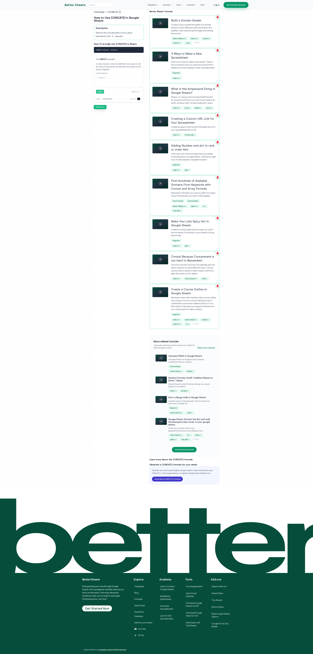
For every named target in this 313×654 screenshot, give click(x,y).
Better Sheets (75, 5)
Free (202, 5)
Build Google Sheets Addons (221, 615)
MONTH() (198, 108)
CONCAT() (194, 39)
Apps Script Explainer (191, 595)
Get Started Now (97, 608)
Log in (216, 5)
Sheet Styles (217, 593)
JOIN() (204, 279)
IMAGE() (198, 435)
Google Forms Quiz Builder (220, 625)
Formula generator (194, 586)
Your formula (102, 73)
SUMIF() (173, 391)
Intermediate (193, 201)
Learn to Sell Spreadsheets (166, 617)
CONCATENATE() (191, 279)
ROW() (187, 170)
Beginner (176, 73)
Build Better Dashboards (165, 597)
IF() (204, 206)
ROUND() (190, 371)
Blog (136, 592)
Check (100, 92)
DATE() (187, 108)
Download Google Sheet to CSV (194, 614)
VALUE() (209, 108)
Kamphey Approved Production (112, 649)
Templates (152, 5)
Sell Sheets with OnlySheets (193, 624)
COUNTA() (206, 39)
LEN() (188, 43)
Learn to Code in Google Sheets (167, 588)
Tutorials (166, 5)
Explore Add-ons (219, 586)
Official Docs (100, 107)
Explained (138, 616)
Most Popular (178, 201)
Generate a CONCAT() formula (167, 479)
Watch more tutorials (206, 348)
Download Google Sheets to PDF (194, 604)
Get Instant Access (236, 5)
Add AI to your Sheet (143, 622)
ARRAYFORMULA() (179, 39)
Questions (139, 611)
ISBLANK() (177, 211)
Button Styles (218, 607)
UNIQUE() (185, 391)
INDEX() (173, 440)
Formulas (191, 5)
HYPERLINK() (190, 135)
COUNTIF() (177, 43)
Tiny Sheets (217, 600)
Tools (178, 5)
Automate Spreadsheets (166, 607)
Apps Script (139, 605)
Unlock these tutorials (184, 449)
